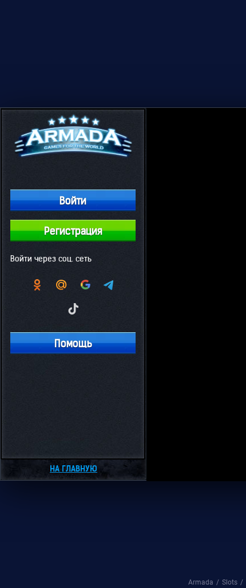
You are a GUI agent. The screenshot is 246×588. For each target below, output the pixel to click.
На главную (73, 469)
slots (229, 582)
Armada (200, 582)
